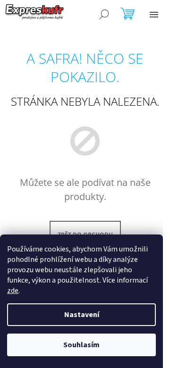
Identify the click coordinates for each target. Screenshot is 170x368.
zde (12, 290)
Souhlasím (81, 345)
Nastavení (81, 314)
